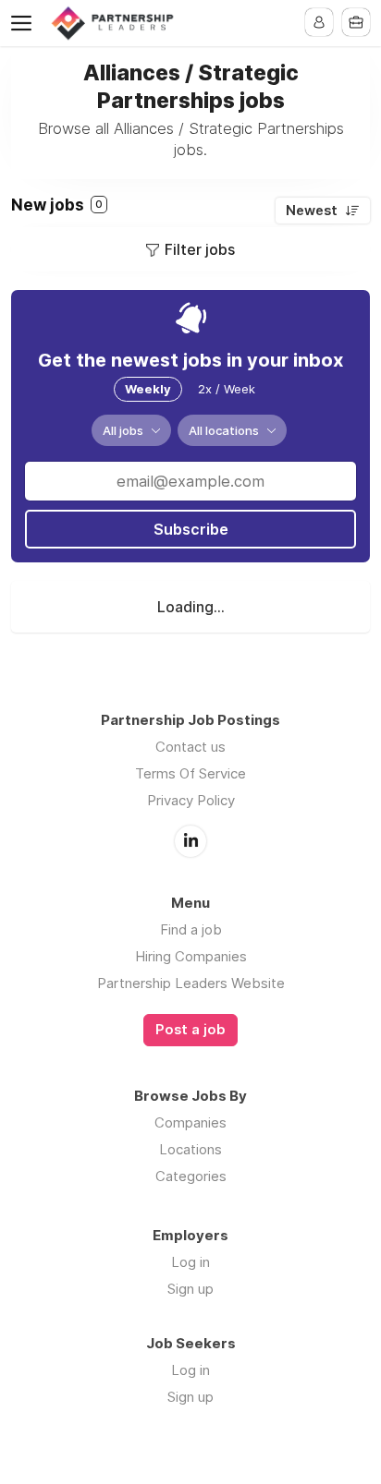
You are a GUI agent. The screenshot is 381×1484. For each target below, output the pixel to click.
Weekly (148, 388)
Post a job (190, 1029)
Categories (191, 1176)
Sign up (190, 1288)
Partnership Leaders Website (191, 983)
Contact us (190, 746)
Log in (190, 1262)
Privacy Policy (191, 800)
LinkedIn (190, 841)
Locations (190, 1149)
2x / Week (226, 388)
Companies (190, 1122)
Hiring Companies (191, 956)
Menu (25, 23)
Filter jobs (200, 249)
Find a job (191, 929)
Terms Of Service (190, 773)
